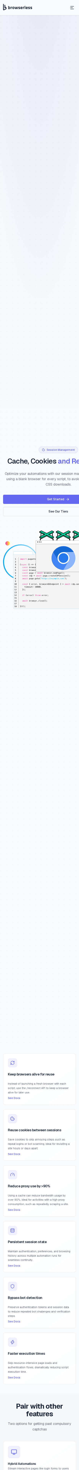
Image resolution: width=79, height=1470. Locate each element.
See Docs (14, 1098)
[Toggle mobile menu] (72, 7)
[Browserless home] (17, 7)
